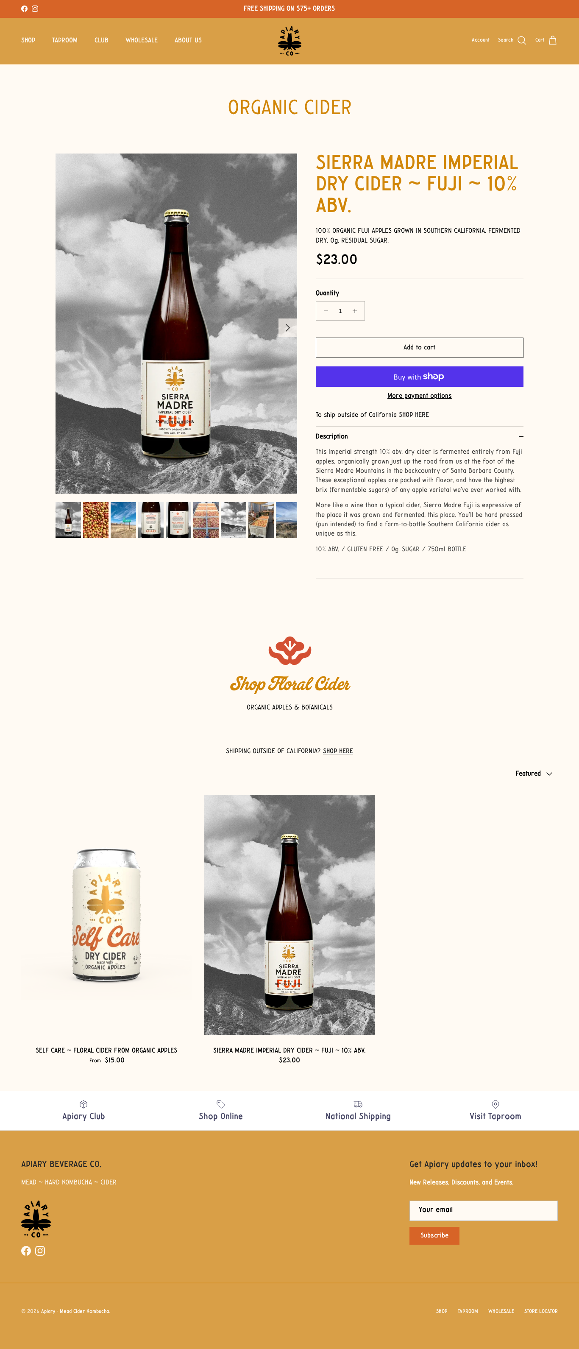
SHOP (28, 41)
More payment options (419, 396)
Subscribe (434, 1236)
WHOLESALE (141, 41)
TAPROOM (65, 41)
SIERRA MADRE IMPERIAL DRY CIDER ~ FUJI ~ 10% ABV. (417, 185)
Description (332, 437)
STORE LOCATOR (541, 1312)
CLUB (102, 41)
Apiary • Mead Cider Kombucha (75, 1312)
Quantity (327, 293)
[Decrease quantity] (323, 311)
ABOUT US (188, 41)
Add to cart (419, 348)
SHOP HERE (414, 415)
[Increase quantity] (357, 311)
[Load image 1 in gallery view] (176, 324)
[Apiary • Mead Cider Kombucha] (289, 41)
